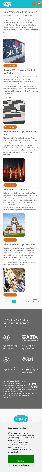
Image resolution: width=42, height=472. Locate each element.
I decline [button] (21, 461)
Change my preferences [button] (21, 465)
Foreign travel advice (12, 391)
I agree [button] (21, 457)
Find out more (10, 66)
